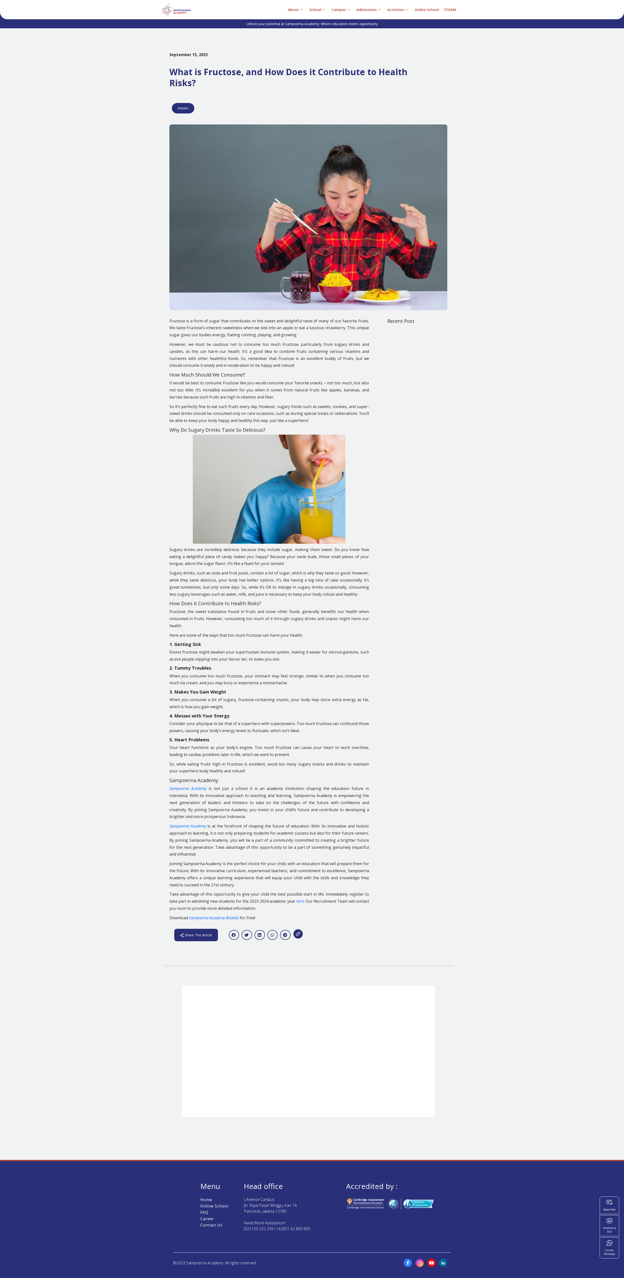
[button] (234, 935)
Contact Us (211, 1225)
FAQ (204, 1212)
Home (206, 1199)
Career (207, 1218)
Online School (214, 1206)
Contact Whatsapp (609, 1252)
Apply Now (609, 1209)
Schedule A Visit (609, 1229)
